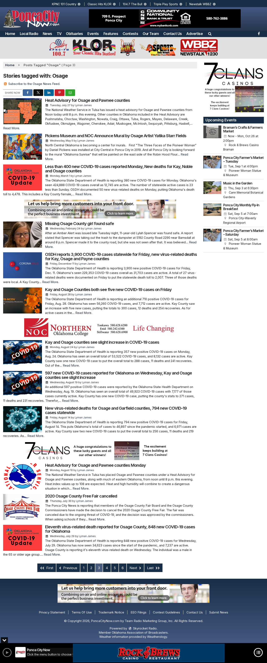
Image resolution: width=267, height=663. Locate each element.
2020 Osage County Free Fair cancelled (81, 496)
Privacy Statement (52, 612)
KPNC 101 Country (64, 4)
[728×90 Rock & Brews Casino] (149, 653)
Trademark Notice (111, 612)
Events (93, 34)
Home (10, 34)
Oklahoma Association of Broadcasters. (140, 632)
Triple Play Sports (166, 4)
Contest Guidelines (166, 612)
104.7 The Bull (133, 4)
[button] (209, 34)
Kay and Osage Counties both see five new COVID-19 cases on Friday (108, 289)
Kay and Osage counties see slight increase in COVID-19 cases (102, 342)
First (49, 568)
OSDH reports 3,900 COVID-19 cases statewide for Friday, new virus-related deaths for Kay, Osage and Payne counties (121, 256)
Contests (130, 34)
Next (134, 568)
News (47, 34)
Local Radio (29, 34)
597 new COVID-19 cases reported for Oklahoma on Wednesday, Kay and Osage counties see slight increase (118, 375)
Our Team (151, 34)
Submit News (218, 612)
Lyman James (83, 105)
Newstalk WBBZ (200, 4)
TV (59, 34)
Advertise (194, 34)
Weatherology (157, 637)
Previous (69, 568)
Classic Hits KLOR (100, 4)
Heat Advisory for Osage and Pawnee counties (87, 100)
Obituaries (74, 34)
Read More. (11, 128)
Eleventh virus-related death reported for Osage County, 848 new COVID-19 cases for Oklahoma (120, 529)
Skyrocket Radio (144, 628)
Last (151, 568)
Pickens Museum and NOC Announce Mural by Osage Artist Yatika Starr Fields (115, 135)
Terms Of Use (82, 612)
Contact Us (172, 34)
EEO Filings (138, 612)
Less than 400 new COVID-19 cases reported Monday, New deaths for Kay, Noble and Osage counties (119, 168)
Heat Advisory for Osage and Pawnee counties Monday (95, 465)
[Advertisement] (165, 18)
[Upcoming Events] (212, 139)
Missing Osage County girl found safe (79, 223)
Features (110, 34)
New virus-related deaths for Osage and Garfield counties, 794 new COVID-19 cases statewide (116, 410)
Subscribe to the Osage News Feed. (34, 84)
